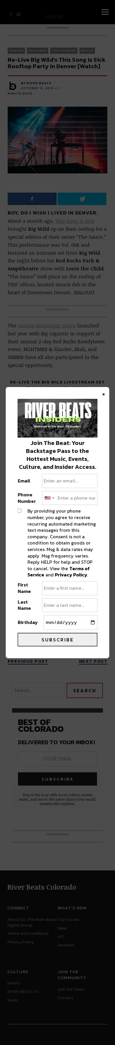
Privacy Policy (71, 574)
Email (24, 481)
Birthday (28, 622)
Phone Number (27, 498)
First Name (24, 588)
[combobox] (49, 498)
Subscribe (58, 639)
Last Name (24, 605)
